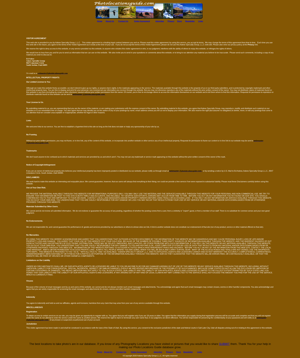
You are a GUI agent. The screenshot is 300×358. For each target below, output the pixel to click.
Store (179, 21)
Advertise (159, 21)
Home (99, 21)
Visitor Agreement (142, 21)
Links (200, 21)
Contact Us (123, 21)
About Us (110, 21)
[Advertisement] (8, 69)
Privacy (171, 21)
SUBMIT (224, 343)
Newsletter (190, 21)
